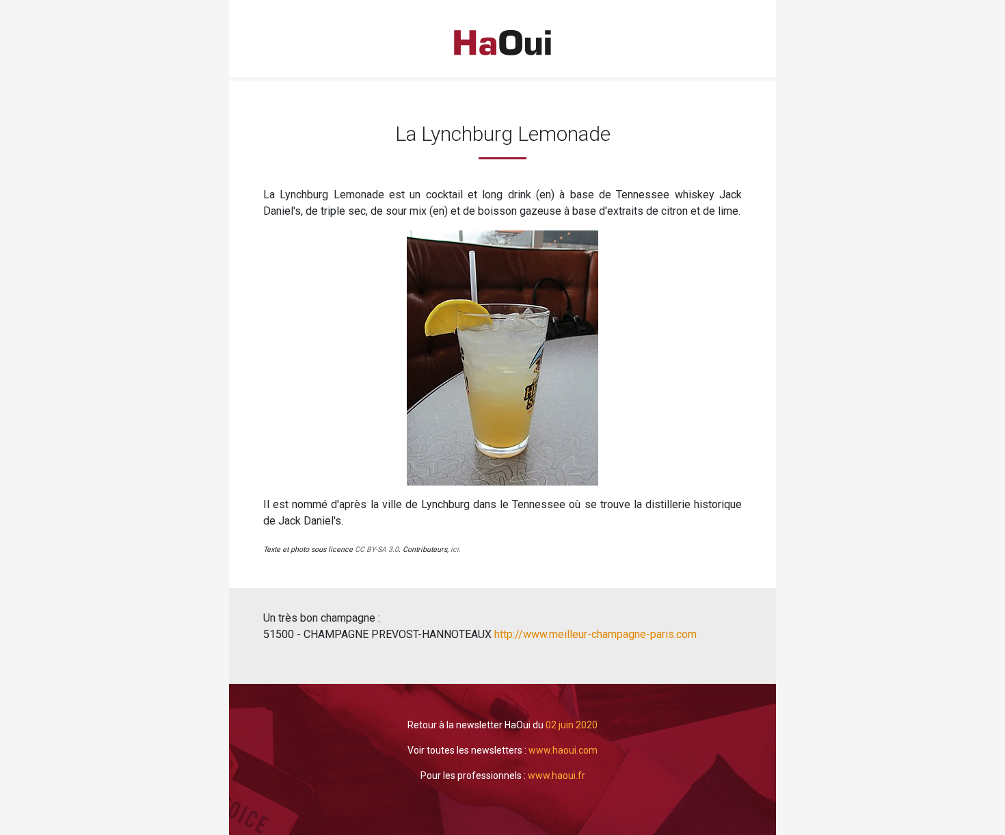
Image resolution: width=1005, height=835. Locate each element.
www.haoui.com (563, 750)
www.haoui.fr (556, 775)
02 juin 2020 (572, 724)
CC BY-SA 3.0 (377, 549)
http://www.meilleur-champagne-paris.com (594, 634)
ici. (456, 549)
